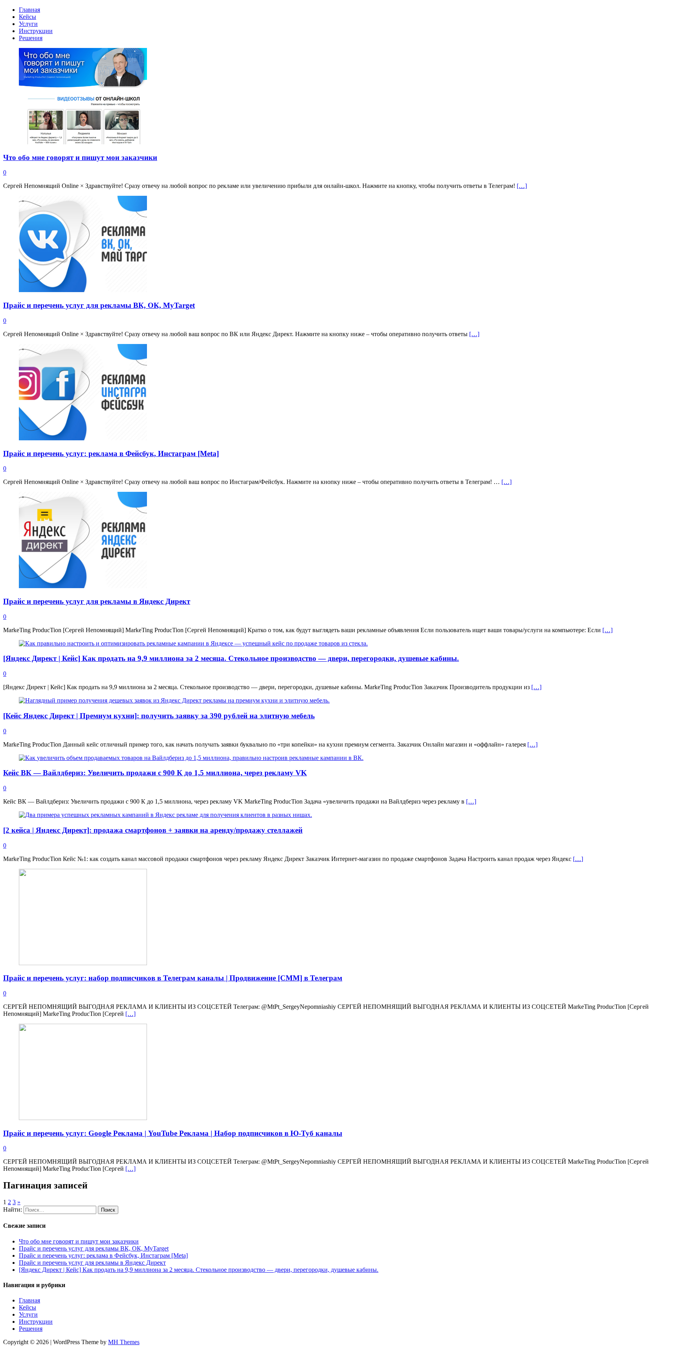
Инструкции (36, 31)
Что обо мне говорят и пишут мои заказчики (80, 157)
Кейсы (27, 16)
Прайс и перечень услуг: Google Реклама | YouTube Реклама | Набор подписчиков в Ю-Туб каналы (172, 1133)
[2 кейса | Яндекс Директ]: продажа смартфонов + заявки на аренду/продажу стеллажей (153, 830)
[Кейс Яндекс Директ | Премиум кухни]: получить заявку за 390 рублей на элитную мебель (159, 716)
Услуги (28, 23)
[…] (522, 185)
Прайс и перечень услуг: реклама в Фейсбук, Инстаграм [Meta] (111, 453)
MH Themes (123, 1342)
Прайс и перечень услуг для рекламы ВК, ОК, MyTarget (99, 305)
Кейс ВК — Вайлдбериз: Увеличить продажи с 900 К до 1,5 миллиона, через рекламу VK (155, 773)
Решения (30, 38)
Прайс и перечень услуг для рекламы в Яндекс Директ (96, 601)
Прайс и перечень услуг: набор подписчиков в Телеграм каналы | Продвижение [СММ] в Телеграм (172, 978)
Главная (29, 9)
